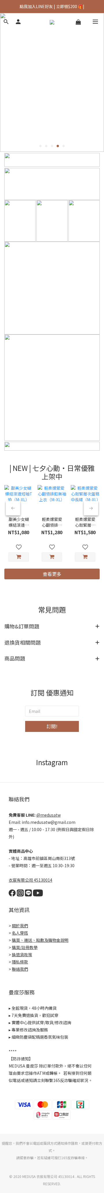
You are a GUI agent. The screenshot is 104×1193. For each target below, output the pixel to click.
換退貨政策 (22, 954)
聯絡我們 (20, 969)
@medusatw (48, 815)
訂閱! (52, 726)
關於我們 (20, 925)
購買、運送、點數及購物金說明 (40, 940)
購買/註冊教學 (25, 947)
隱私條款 (20, 962)
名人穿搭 (20, 933)
